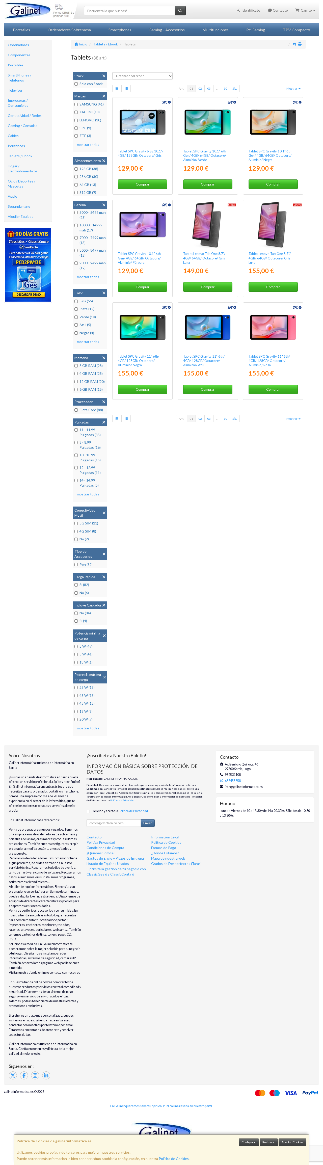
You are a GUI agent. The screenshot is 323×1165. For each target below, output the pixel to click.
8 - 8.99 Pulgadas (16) (90, 444)
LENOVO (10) (90, 120)
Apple (12, 196)
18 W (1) (86, 662)
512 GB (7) (87, 192)
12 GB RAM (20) (92, 381)
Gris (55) (86, 301)
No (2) (84, 539)
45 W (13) (87, 695)
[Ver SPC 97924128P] (273, 327)
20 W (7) (86, 719)
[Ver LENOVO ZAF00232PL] (207, 224)
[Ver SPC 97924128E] (207, 327)
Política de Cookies (174, 1158)
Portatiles (21, 29)
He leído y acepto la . (120, 811)
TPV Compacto (296, 29)
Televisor (15, 90)
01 (191, 88)
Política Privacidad (101, 842)
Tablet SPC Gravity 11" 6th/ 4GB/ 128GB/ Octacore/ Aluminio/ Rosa (269, 360)
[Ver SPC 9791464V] (142, 224)
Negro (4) (86, 333)
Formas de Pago (163, 847)
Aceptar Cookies (292, 1142)
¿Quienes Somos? (101, 853)
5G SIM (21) (88, 523)
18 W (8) (86, 711)
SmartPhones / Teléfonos (19, 77)
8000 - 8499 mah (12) (92, 252)
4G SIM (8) (87, 531)
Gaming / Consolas (22, 125)
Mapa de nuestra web (168, 858)
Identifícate (250, 10)
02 (200, 88)
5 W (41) (86, 654)
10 (225, 88)
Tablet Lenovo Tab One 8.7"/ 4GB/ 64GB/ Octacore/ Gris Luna (204, 258)
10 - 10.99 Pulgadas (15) (90, 457)
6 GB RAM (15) (91, 389)
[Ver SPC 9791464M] (207, 122)
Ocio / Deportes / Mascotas (21, 183)
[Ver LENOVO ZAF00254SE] (273, 224)
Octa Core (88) (91, 410)
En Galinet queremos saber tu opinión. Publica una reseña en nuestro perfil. (161, 1106)
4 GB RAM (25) (91, 373)
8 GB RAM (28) (91, 365)
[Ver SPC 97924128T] (142, 327)
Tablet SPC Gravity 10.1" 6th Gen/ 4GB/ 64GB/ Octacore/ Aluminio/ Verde (204, 155)
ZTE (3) (85, 136)
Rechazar (268, 1142)
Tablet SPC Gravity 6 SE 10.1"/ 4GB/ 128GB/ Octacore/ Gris (140, 153)
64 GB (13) (87, 184)
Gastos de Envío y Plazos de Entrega (115, 858)
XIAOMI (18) (89, 112)
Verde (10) (87, 317)
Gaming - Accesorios (167, 29)
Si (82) (84, 584)
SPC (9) (85, 128)
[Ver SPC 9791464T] (273, 122)
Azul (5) (85, 325)
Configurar (248, 1142)
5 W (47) (86, 646)
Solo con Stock (91, 84)
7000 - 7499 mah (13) (92, 240)
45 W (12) (87, 703)
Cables (13, 136)
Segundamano (19, 206)
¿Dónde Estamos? (165, 853)
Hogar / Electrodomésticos (23, 168)
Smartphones (120, 29)
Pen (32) (86, 564)
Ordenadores (18, 45)
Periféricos (16, 146)
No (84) (85, 613)
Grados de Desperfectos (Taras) (176, 863)
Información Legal (165, 837)
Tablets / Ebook (20, 156)
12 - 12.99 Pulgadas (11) (90, 470)
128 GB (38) (88, 169)
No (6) (84, 593)
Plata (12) (86, 309)
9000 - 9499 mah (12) (92, 265)
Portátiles (15, 65)
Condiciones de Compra (105, 847)
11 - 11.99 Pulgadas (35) (90, 432)
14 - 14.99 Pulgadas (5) (89, 482)
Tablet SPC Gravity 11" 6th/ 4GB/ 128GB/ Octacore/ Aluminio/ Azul (204, 360)
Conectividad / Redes (25, 115)
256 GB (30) (88, 176)
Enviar (147, 823)
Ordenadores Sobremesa (69, 29)
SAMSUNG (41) (91, 104)
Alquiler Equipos (20, 216)
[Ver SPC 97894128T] (142, 122)
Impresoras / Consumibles (18, 103)
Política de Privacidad (122, 800)
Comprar (142, 184)
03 (209, 88)
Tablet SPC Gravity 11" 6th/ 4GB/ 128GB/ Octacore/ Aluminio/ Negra (138, 360)
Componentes (19, 55)
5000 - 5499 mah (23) (92, 215)
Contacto (280, 10)
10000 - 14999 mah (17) (90, 227)
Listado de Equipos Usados (108, 863)
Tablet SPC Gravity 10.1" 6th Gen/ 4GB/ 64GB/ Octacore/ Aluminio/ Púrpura (139, 258)
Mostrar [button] (292, 88)
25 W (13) (87, 687)
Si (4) (83, 621)
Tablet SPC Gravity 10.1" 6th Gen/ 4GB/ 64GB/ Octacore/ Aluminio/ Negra (270, 155)
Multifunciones (215, 29)
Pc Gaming (255, 29)
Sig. (234, 88)
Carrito (306, 10)
